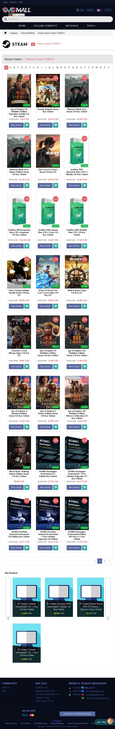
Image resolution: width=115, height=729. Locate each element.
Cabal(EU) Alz (41, 688)
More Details (16, 125)
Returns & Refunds (57, 723)
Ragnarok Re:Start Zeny (45, 691)
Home (6, 2)
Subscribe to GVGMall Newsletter (77, 714)
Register (90, 10)
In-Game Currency (45, 26)
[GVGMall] (17, 9)
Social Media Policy (40, 723)
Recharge (72, 26)
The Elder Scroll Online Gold (47, 694)
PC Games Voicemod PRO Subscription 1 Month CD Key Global (59, 607)
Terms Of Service (11, 723)
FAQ (21, 2)
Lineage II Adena (42, 698)
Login (81, 10)
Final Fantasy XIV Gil (44, 701)
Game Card (77, 691)
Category (14, 33)
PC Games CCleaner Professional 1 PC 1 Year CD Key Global (27, 607)
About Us (13, 2)
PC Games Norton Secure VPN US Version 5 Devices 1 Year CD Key (91, 607)
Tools (91, 26)
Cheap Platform (28, 33)
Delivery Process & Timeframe (77, 723)
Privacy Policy (26, 723)
